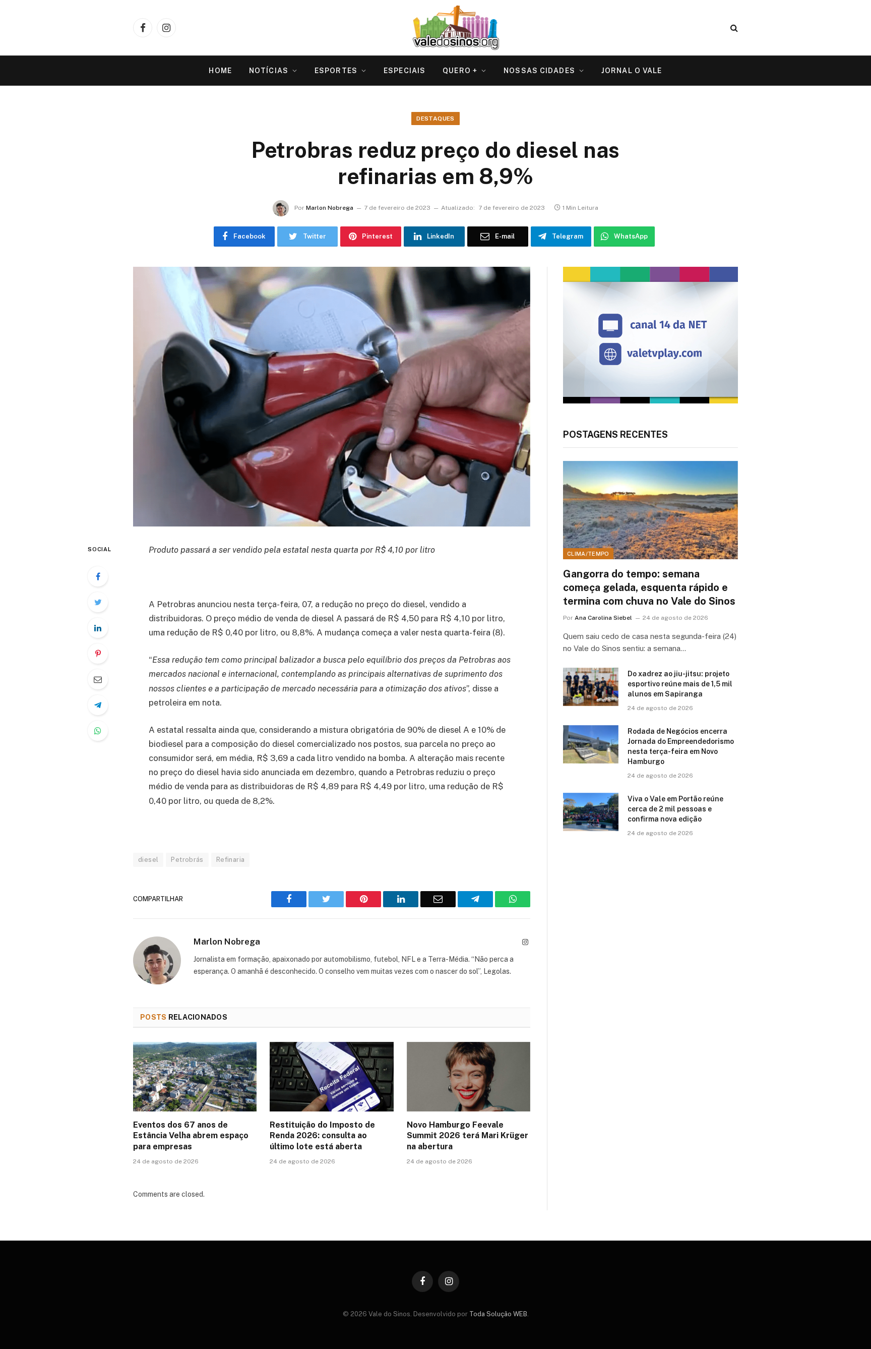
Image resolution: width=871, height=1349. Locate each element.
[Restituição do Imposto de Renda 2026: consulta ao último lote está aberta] (331, 1076)
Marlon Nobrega (329, 207)
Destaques (435, 118)
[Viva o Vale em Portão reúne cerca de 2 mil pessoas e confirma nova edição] (590, 812)
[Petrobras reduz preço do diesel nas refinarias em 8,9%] (331, 396)
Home (220, 71)
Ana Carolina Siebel (603, 617)
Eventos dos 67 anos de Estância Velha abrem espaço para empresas (190, 1136)
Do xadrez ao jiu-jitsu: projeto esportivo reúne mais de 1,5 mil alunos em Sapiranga (680, 684)
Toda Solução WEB (498, 1314)
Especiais (404, 71)
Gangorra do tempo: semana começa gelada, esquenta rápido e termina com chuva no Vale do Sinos (649, 587)
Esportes (336, 71)
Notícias (268, 71)
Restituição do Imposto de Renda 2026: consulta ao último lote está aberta (322, 1136)
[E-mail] (98, 679)
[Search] (733, 28)
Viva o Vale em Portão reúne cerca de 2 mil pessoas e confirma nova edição (675, 809)
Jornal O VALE (631, 71)
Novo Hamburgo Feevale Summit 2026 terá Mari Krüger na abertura (467, 1136)
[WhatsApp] (98, 731)
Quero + (460, 71)
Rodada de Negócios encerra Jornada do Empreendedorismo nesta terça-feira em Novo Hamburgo (681, 746)
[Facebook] (98, 576)
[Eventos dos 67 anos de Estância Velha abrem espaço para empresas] (195, 1076)
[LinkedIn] (98, 628)
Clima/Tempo (588, 554)
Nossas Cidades (539, 71)
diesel (148, 859)
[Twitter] (98, 602)
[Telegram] (98, 705)
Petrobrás (187, 859)
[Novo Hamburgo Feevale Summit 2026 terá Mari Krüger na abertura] (468, 1076)
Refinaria (230, 859)
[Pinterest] (98, 653)
